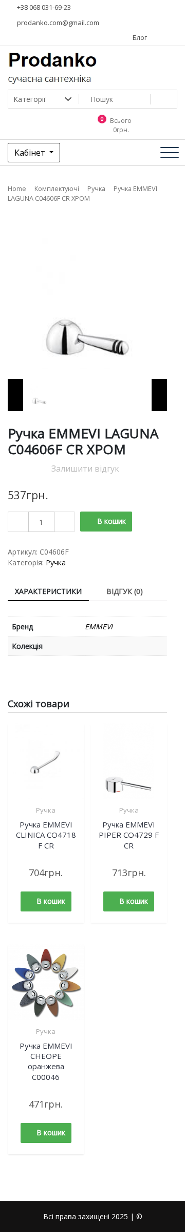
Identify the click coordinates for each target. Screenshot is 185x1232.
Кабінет (30, 152)
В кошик (111, 521)
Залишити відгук (85, 468)
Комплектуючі (56, 188)
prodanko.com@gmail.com (57, 22)
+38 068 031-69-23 (43, 7)
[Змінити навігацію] (169, 152)
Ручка (96, 188)
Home (17, 188)
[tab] (48, 591)
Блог (139, 37)
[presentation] (15, 395)
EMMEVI (99, 626)
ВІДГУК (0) (124, 591)
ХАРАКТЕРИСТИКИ (48, 591)
